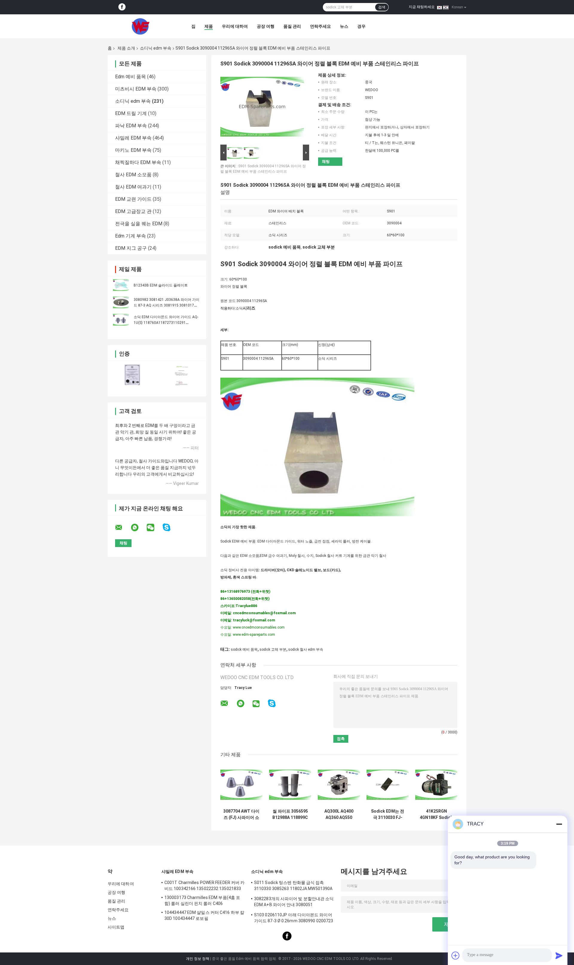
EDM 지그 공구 (131, 248)
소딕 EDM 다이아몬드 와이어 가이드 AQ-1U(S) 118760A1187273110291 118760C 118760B (166, 322)
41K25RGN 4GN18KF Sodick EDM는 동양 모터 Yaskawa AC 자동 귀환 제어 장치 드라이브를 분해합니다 (436, 814)
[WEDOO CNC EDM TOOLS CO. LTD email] (122, 527)
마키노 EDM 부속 (133, 150)
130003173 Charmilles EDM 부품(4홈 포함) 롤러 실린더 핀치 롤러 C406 (202, 900)
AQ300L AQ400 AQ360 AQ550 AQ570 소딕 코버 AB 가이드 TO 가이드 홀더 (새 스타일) (338, 814)
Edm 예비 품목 (130, 76)
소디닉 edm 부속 (155, 48)
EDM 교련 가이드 (133, 199)
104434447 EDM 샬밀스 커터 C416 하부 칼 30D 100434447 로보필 (204, 915)
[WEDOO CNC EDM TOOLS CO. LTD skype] (170, 527)
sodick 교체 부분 (272, 649)
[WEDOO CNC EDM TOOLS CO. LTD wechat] (154, 527)
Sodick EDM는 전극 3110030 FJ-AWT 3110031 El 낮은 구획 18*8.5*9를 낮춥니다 (387, 814)
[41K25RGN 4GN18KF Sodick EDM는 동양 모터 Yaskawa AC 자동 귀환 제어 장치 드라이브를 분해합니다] (436, 785)
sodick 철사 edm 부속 (305, 649)
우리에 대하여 (235, 26)
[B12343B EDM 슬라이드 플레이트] (121, 285)
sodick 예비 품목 (244, 649)
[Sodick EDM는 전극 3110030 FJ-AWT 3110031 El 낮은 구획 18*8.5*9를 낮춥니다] (388, 785)
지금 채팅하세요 (422, 7)
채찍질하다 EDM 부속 (138, 162)
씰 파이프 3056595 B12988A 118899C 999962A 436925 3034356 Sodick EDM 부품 (290, 814)
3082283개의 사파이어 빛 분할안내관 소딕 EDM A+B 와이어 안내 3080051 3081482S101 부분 (294, 902)
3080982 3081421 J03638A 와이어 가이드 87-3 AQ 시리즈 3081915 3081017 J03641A (166, 305)
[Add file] (455, 955)
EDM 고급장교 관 (133, 211)
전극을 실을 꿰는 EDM (138, 223)
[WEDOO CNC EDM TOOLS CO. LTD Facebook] (122, 7)
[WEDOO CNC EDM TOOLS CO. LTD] (140, 26)
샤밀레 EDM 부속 (133, 138)
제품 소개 (126, 48)
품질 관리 (292, 26)
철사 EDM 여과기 (133, 187)
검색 (381, 7)
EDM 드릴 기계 (131, 113)
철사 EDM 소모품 (133, 174)
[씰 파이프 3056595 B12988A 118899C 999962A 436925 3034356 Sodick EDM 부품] (290, 785)
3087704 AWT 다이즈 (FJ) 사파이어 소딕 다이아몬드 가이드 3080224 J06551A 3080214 (241, 814)
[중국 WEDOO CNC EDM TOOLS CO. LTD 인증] (132, 375)
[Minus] (559, 824)
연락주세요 (320, 26)
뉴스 (344, 26)
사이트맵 (116, 927)
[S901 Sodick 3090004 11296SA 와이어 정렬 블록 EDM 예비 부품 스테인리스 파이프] (262, 107)
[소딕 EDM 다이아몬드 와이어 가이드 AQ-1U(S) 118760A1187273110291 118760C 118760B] (121, 320)
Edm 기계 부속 (130, 236)
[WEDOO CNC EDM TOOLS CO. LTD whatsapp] (138, 527)
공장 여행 (265, 26)
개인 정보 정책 (197, 959)
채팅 (326, 161)
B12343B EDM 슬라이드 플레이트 (161, 285)
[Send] (559, 955)
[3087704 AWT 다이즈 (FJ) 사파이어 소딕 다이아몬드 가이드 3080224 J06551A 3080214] (241, 785)
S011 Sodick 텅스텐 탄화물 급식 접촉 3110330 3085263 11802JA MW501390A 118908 (293, 886)
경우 (361, 26)
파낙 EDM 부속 (131, 125)
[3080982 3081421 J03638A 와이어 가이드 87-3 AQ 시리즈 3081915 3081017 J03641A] (121, 302)
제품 (208, 26)
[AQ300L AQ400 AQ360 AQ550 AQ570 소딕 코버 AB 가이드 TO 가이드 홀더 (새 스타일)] (339, 785)
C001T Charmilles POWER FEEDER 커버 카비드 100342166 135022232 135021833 (204, 885)
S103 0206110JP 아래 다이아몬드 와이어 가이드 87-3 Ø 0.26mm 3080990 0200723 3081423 (293, 918)
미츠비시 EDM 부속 (135, 89)
